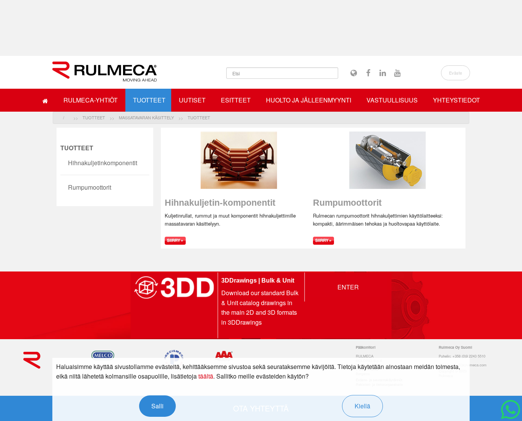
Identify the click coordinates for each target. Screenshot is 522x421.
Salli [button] (157, 405)
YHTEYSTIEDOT (456, 100)
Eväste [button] (455, 73)
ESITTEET (236, 100)
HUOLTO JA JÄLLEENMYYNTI (308, 100)
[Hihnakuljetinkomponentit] (239, 239)
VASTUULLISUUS (392, 100)
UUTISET (192, 100)
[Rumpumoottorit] (387, 239)
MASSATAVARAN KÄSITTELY (146, 117)
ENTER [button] (348, 286)
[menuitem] (45, 100)
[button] (353, 73)
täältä (205, 376)
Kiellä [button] (362, 405)
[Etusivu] (104, 71)
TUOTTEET (149, 100)
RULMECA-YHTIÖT (90, 100)
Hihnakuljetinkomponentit (102, 162)
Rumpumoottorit (89, 187)
